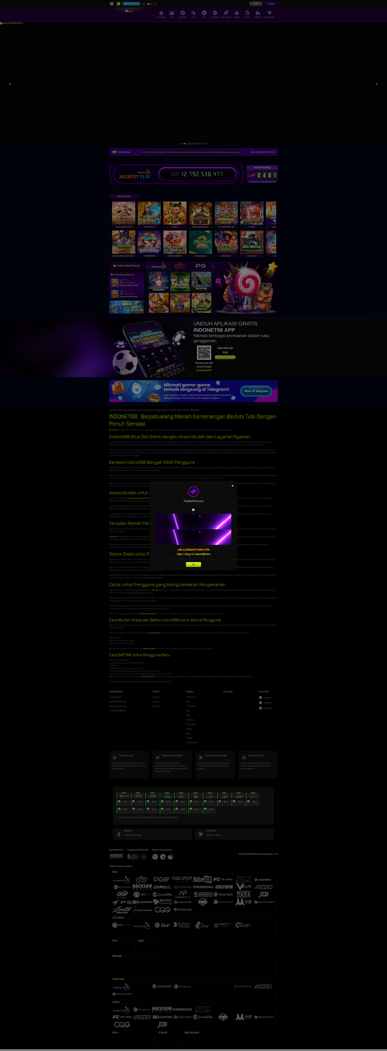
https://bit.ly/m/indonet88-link (193, 554)
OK (193, 564)
